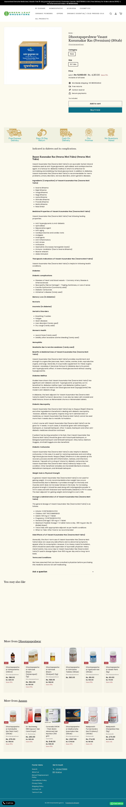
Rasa (72, 54)
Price (71, 71)
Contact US (36, 789)
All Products (42, 19)
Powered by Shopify (72, 803)
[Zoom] (33, 55)
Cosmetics (85, 8)
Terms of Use (37, 792)
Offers (60, 14)
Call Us (9, 803)
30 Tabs (73, 64)
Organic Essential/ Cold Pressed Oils (85, 14)
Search (34, 769)
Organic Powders (44, 14)
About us (35, 772)
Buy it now (95, 110)
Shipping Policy (37, 786)
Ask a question (39, 571)
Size (70, 60)
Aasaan (22, 700)
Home (71, 33)
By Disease (40, 8)
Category (73, 50)
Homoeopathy (56, 8)
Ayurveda (71, 8)
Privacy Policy (37, 783)
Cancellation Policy (39, 780)
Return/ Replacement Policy (40, 776)
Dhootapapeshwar (76, 44)
